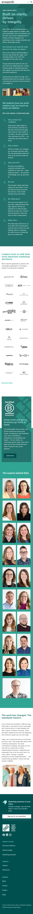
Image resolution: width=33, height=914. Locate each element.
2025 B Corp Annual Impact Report (11, 907)
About (9, 495)
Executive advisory (9, 845)
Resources (6, 870)
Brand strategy (7, 850)
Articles (5, 865)
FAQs (4, 895)
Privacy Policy (15, 905)
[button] (28, 2)
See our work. (7, 383)
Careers (4, 885)
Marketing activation (9, 854)
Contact (4, 890)
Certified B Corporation (25, 905)
